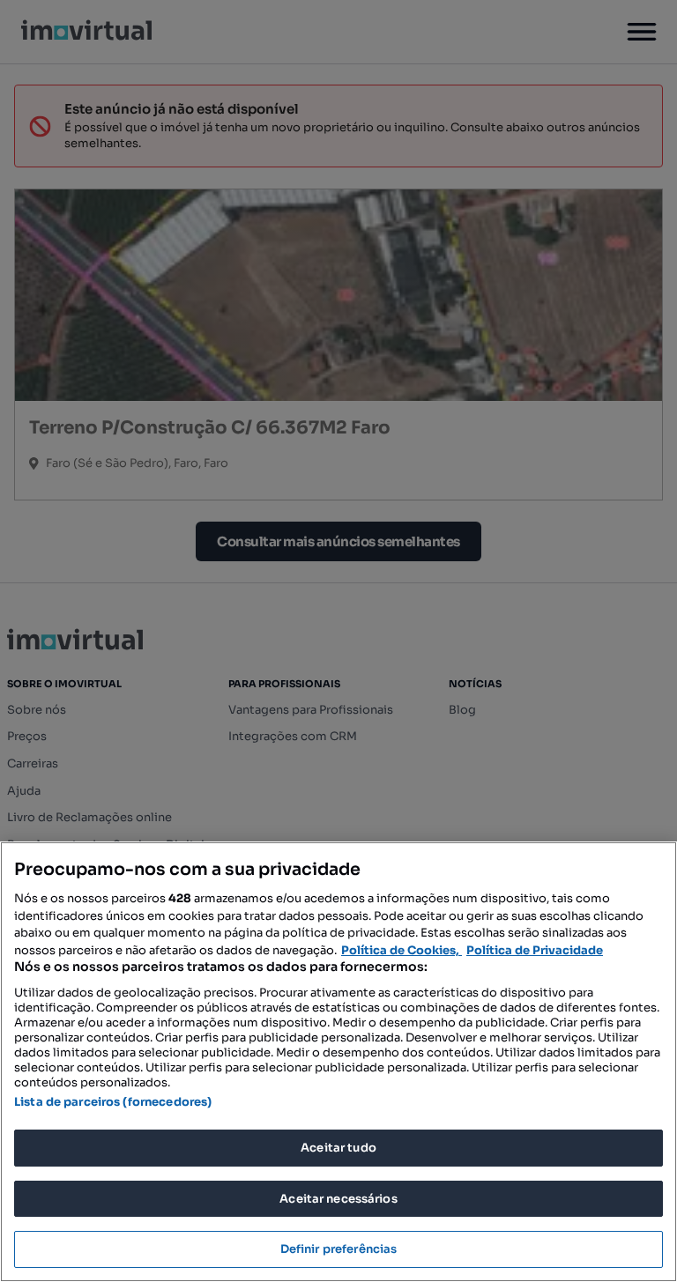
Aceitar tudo (338, 1147)
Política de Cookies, (401, 950)
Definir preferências (339, 1248)
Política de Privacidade (534, 950)
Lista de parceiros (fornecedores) (113, 1101)
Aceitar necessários (338, 1198)
